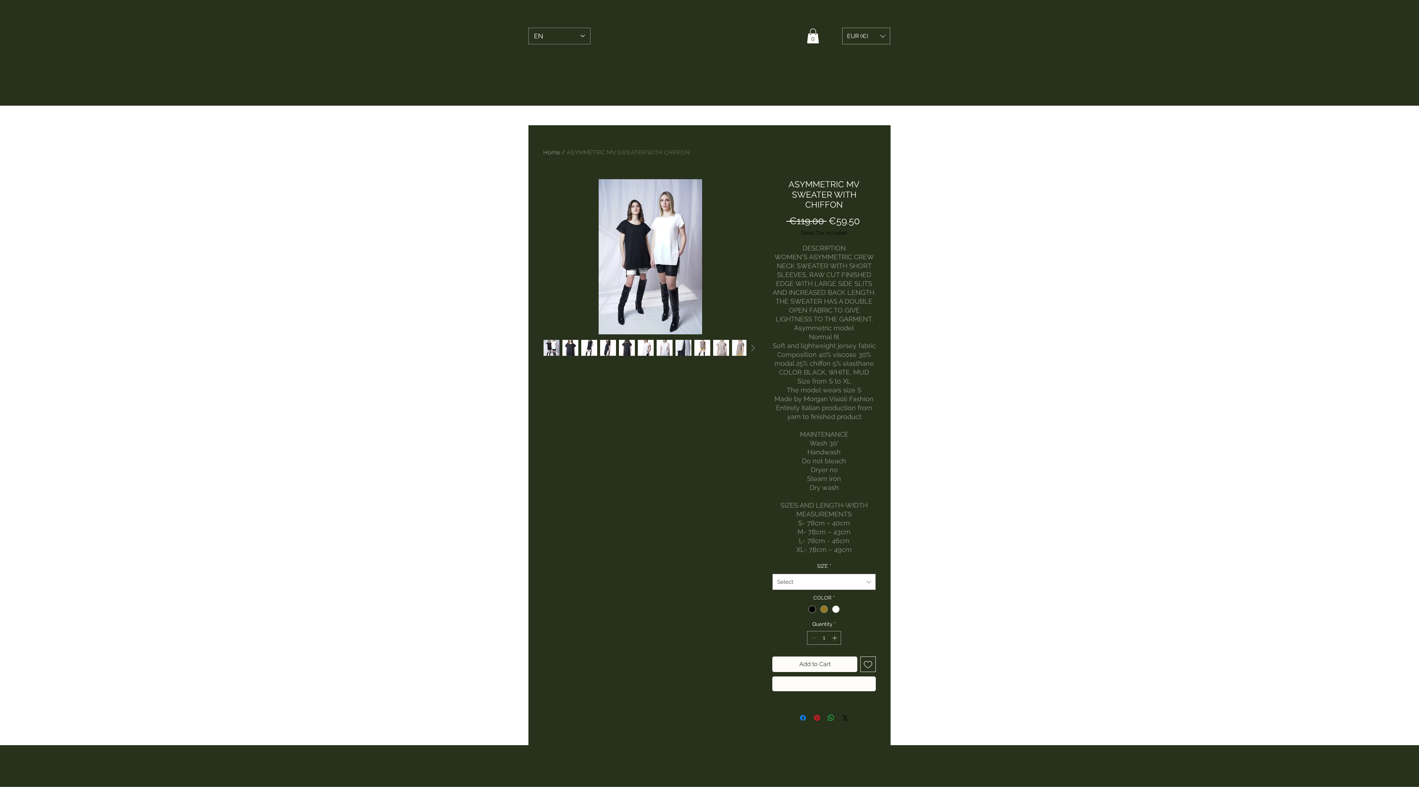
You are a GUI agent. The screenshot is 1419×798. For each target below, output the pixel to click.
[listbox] (866, 36)
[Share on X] (845, 717)
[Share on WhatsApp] (831, 717)
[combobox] (824, 582)
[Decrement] (812, 637)
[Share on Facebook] (803, 717)
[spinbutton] (824, 637)
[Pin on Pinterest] (817, 717)
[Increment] (835, 637)
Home (551, 152)
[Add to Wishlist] (868, 664)
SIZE (824, 566)
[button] (813, 36)
